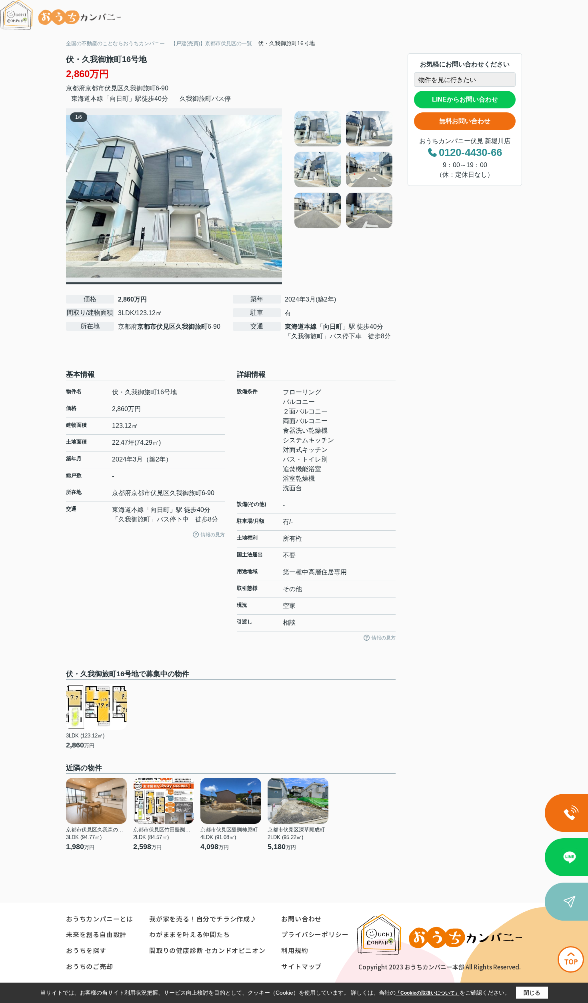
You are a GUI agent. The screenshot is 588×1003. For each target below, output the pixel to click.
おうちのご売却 (89, 966)
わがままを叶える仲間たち (189, 934)
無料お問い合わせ (464, 121)
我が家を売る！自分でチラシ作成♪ (203, 918)
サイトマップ (301, 966)
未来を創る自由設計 (96, 934)
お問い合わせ (301, 918)
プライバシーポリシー (314, 934)
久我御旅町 (140, 88)
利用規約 (294, 950)
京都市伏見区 (104, 88)
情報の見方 (213, 534)
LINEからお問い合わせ (465, 99)
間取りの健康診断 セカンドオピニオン (207, 950)
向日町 (332, 326)
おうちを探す (86, 950)
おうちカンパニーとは (99, 918)
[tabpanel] (344, 169)
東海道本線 (301, 326)
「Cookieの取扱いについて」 (428, 993)
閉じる (532, 992)
